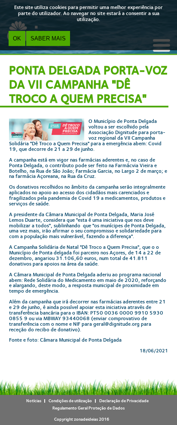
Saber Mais (48, 38)
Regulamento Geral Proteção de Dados (88, 408)
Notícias (33, 400)
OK (17, 38)
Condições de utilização (70, 400)
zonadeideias (86, 419)
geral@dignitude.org (116, 324)
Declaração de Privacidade (124, 400)
